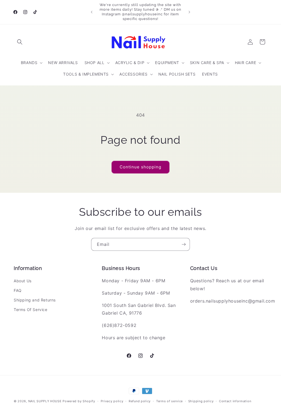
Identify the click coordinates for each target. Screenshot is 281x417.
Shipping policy (201, 401)
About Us (23, 280)
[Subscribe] (184, 244)
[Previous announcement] (92, 12)
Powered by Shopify (79, 401)
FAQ (18, 290)
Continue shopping (140, 166)
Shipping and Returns (35, 300)
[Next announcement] (189, 12)
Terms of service (169, 401)
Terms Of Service (30, 309)
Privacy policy (112, 401)
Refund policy (140, 401)
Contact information (235, 401)
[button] (20, 42)
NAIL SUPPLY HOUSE (45, 401)
